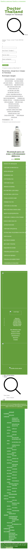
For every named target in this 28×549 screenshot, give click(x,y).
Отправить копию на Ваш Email (10, 68)
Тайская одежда (8, 102)
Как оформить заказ (15, 329)
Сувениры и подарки (19, 100)
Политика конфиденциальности (19, 404)
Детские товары (8, 83)
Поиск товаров (7, 395)
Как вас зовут (5, 55)
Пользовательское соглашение (7, 405)
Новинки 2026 (21, 98)
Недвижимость (16, 335)
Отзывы (15, 339)
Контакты (15, 337)
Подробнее (10, 547)
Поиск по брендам (10, 79)
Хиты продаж (20, 115)
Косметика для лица (13, 90)
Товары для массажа (14, 113)
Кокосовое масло (14, 88)
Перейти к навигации (6, 1)
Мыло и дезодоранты (9, 98)
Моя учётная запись (9, 375)
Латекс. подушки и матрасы (14, 94)
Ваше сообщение (6, 59)
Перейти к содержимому (19, 1)
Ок (6, 547)
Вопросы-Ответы (15, 333)
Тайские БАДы (19, 102)
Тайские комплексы (14, 105)
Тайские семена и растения (14, 109)
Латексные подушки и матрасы (14, 96)
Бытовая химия (18, 81)
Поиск (5, 376)
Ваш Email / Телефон (8, 50)
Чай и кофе (14, 117)
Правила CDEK (15, 331)
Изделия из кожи (18, 84)
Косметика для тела (13, 92)
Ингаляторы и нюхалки (14, 86)
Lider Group (19, 406)
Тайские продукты (13, 107)
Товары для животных (13, 111)
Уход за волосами (9, 115)
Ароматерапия (9, 81)
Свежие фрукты (7, 100)
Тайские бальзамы (13, 104)
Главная (4, 40)
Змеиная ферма (19, 83)
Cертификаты (19, 79)
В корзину (17, 159)
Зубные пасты (9, 84)
